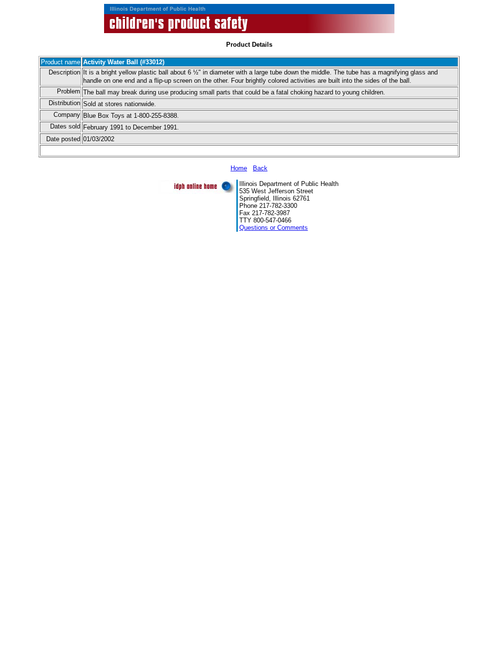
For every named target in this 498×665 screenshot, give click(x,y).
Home (239, 168)
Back (260, 168)
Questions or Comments (273, 227)
